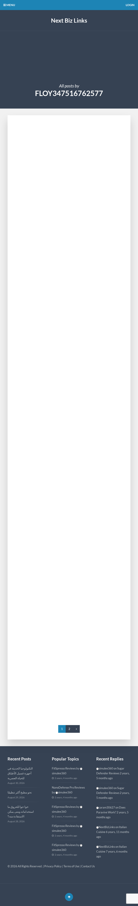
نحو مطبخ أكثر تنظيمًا (20, 792)
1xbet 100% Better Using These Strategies (60, 611)
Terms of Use (71, 866)
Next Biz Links (69, 20)
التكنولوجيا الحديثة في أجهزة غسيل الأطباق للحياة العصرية (20, 773)
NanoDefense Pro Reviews (68, 787)
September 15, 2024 (29, 132)
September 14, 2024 (29, 333)
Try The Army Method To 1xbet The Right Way (64, 475)
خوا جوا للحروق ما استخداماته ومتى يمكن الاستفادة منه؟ (21, 811)
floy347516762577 (32, 183)
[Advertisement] (69, 56)
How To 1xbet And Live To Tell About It (56, 676)
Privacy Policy (53, 866)
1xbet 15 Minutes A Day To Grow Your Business (65, 138)
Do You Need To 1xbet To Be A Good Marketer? (64, 339)
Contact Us (88, 866)
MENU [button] (10, 5)
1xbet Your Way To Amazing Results (54, 274)
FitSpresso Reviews (64, 768)
